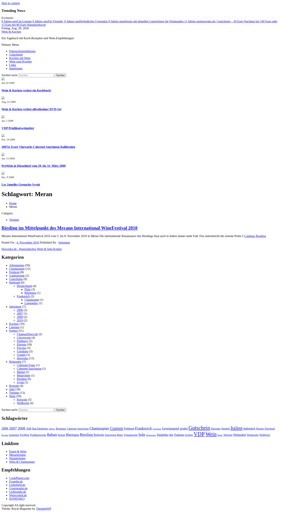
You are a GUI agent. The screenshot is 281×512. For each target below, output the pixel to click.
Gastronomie (17, 275)
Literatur (14, 327)
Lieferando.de (17, 491)
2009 (20, 317)
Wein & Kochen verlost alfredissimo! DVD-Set (31, 109)
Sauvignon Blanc (114, 435)
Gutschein (199, 428)
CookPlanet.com (19, 478)
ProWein (24, 435)
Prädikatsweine (38, 435)
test (171, 434)
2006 (20, 310)
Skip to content (11, 3)
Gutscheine (16, 54)
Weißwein (23, 403)
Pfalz (27, 289)
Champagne (31, 299)
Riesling (22, 379)
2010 (20, 320)
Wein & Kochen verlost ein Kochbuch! (26, 90)
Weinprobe (252, 435)
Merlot (21, 372)
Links (12, 65)
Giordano (22, 351)
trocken (189, 435)
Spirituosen (151, 435)
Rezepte (14, 385)
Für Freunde (48, 21)
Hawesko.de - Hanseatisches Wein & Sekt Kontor (32, 249)
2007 (20, 313)
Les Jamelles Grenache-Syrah (21, 184)
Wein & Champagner (22, 461)
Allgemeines (16, 265)
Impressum (15, 68)
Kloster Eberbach (265, 428)
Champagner (17, 268)
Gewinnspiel (170, 428)
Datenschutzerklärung (22, 51)
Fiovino (21, 348)
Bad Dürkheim (40, 428)
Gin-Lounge (17, 21)
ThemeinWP (43, 508)
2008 (21, 428)
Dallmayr (22, 341)
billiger (52, 429)
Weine (220, 435)
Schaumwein (131, 435)
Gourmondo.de (18, 488)
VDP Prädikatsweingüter (18, 128)
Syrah (20, 382)
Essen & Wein (17, 451)
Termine (14, 219)
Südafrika (162, 434)
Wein (12, 396)
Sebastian (64, 242)
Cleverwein (24, 337)
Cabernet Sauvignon (29, 368)
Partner (13, 330)
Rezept (61, 435)
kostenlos (14, 435)
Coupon (116, 428)
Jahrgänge (15, 306)
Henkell (225, 428)
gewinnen (157, 429)
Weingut (227, 435)
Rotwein (22, 399)
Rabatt (52, 434)
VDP (199, 434)
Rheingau (30, 292)
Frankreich (23, 296)
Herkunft (14, 282)
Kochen (14, 323)
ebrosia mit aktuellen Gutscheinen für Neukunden (146, 21)
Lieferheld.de (17, 485)
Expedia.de (16, 481)
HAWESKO (17, 498)
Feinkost (14, 272)
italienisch (249, 428)
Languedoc (31, 303)
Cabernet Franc (26, 365)
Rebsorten (15, 361)
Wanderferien (17, 458)
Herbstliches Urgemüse (86, 21)
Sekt (12, 389)
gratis (184, 428)
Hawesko (22, 358)
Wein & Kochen (11, 31)
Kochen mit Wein (19, 58)
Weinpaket (239, 434)
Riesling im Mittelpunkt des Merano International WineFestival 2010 (69, 227)
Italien (237, 428)
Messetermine (17, 455)
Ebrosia (21, 344)
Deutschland (24, 286)
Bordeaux (61, 428)
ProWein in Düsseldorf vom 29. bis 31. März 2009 (34, 165)
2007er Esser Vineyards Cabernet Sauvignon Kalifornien (38, 146)
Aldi (28, 428)
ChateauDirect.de (27, 334)
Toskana (179, 434)
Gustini (21, 354)
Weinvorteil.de (18, 495)
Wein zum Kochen (20, 61)
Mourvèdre (23, 375)
